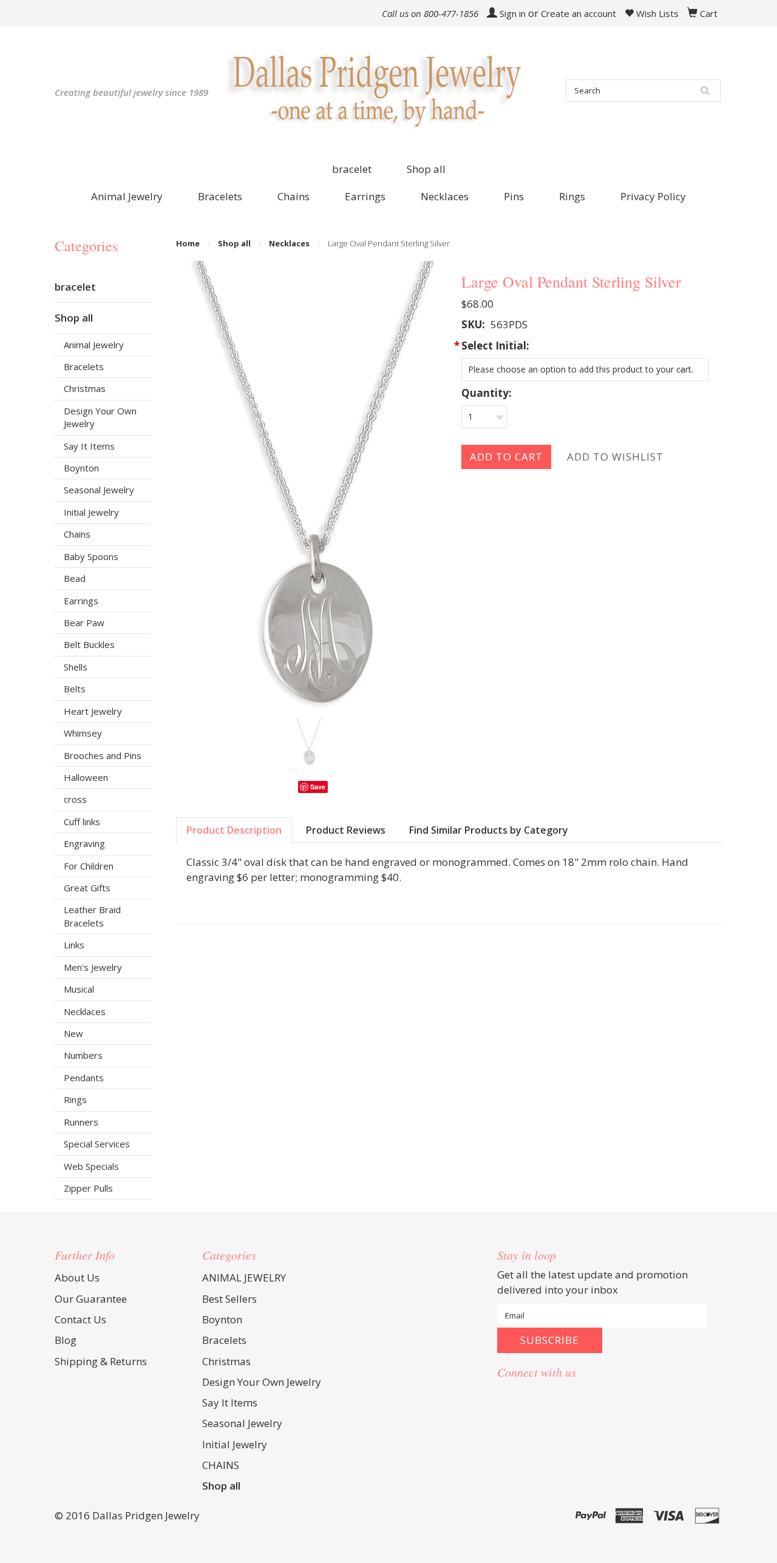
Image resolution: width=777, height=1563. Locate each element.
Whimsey (83, 733)
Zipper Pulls (88, 1188)
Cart (709, 13)
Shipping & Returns (101, 1361)
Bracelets (84, 366)
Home (188, 243)
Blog (65, 1340)
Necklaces (85, 1011)
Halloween (86, 777)
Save (317, 786)
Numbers (83, 1055)
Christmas (85, 388)
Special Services (97, 1144)
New (73, 1033)
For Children (89, 866)
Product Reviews (345, 830)
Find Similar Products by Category (488, 830)
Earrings (81, 601)
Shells (75, 667)
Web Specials (91, 1166)
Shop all (426, 169)
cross (75, 799)
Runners (81, 1122)
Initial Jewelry (91, 512)
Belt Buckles (89, 644)
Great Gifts (87, 888)
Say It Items (89, 446)
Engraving (84, 843)
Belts (75, 689)
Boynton (81, 468)
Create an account (578, 13)
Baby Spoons (91, 556)
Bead (75, 578)
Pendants (84, 1078)
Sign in (513, 13)
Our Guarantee (91, 1299)
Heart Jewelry (93, 711)
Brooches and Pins (102, 755)
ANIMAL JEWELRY (244, 1277)
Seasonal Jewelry (99, 490)
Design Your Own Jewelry (100, 417)
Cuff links (82, 821)
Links (74, 945)
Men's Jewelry (93, 967)
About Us (77, 1277)
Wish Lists (656, 13)
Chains (77, 534)
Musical (79, 989)
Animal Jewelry (94, 345)
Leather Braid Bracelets (92, 915)
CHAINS (220, 1465)
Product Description (234, 830)
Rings (75, 1099)
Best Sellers (229, 1299)
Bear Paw (84, 622)
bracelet (352, 169)
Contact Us (80, 1319)
